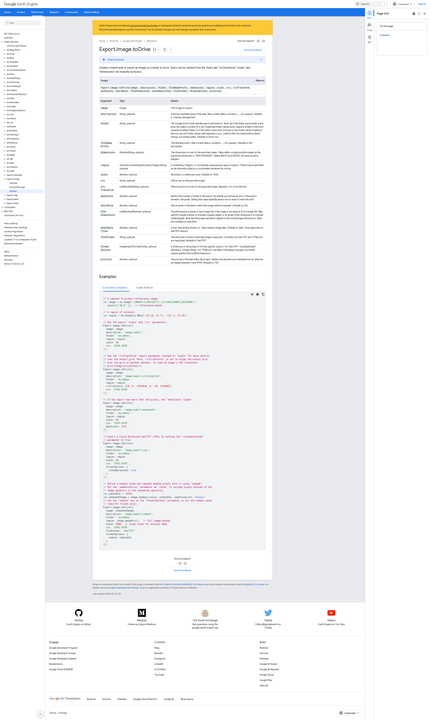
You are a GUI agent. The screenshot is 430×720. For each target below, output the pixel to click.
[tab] (116, 287)
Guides (21, 12)
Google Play (266, 680)
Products (114, 41)
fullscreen (419, 14)
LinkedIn (159, 664)
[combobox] (371, 4)
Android (264, 648)
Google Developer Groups (62, 653)
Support (54, 12)
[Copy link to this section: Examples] (119, 277)
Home (7, 12)
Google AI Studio (268, 664)
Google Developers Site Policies (123, 587)
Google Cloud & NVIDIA (61, 669)
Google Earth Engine (132, 41)
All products (187, 699)
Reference (37, 12)
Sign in (422, 4)
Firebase (264, 658)
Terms (52, 713)
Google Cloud (267, 674)
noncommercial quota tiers (144, 25)
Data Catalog (91, 12)
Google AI (169, 699)
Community (71, 12)
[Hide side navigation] (40, 714)
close (425, 14)
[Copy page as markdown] (165, 49)
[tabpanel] (182, 421)
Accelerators (56, 664)
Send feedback (253, 49)
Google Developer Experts (62, 658)
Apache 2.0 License (254, 584)
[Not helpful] (263, 41)
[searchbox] (22, 23)
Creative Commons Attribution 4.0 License (183, 584)
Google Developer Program (63, 648)
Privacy (63, 713)
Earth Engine (27, 4)
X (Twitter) (160, 669)
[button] (22, 42)
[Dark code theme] (257, 294)
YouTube (159, 674)
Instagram (160, 658)
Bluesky (159, 653)
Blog (157, 648)
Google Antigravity (269, 669)
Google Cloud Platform (145, 699)
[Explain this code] (252, 294)
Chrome (264, 653)
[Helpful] (258, 41)
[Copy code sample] (263, 294)
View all (264, 685)
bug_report (414, 14)
